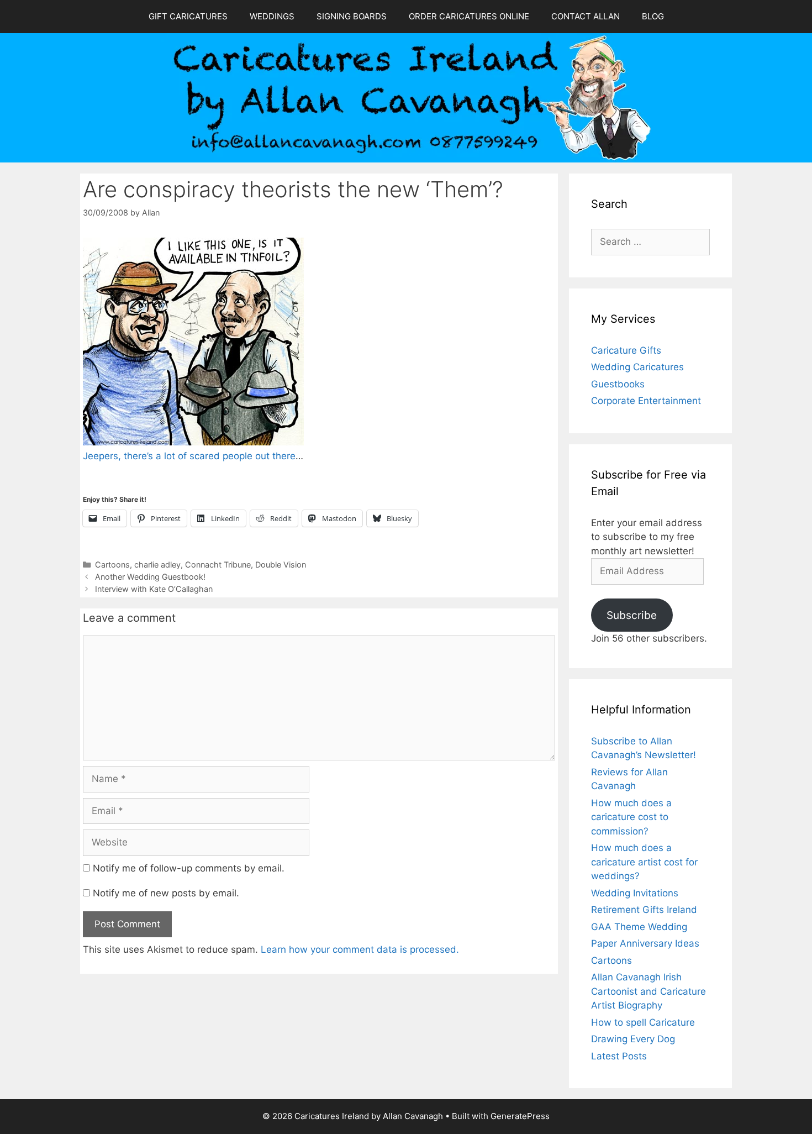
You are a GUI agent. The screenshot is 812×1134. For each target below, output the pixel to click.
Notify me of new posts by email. (166, 893)
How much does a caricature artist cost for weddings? (644, 861)
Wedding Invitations (634, 893)
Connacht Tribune (218, 564)
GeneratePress (520, 1116)
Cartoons (112, 564)
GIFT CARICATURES (188, 16)
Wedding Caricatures (637, 366)
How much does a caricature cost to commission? (631, 817)
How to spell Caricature (643, 1022)
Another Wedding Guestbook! (150, 576)
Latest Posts (619, 1056)
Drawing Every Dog (633, 1038)
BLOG (653, 16)
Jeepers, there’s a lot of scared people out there (189, 455)
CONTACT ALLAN (585, 16)
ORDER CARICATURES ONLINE (469, 16)
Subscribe (632, 615)
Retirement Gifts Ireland (644, 909)
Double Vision (280, 564)
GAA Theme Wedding (639, 926)
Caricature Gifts (626, 350)
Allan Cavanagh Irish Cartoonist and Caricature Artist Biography (648, 991)
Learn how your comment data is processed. (360, 949)
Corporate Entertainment (646, 400)
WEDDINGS (272, 16)
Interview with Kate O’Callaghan (154, 589)
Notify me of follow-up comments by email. (188, 868)
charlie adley (157, 564)
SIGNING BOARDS (352, 16)
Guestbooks (618, 384)
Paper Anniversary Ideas (645, 943)
